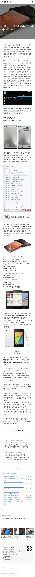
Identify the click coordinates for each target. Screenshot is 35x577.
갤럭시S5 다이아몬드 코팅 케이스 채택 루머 (13, 482)
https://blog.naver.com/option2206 (15, 452)
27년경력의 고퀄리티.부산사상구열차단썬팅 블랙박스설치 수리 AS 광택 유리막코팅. (17, 458)
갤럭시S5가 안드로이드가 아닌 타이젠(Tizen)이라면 (14, 487)
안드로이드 (7, 473)
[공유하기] (9, 468)
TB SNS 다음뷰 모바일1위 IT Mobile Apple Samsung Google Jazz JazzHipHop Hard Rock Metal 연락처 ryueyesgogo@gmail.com (13, 552)
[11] (16, 351)
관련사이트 (4, 567)
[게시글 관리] (11, 468)
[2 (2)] (18, 353)
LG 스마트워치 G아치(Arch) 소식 (11, 476)
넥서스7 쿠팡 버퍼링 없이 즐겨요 (16, 443)
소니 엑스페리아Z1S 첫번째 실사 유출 (12, 499)
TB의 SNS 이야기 (7, 2)
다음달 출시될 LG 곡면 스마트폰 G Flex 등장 (13, 502)
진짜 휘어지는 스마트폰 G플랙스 (11, 495)
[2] (19, 351)
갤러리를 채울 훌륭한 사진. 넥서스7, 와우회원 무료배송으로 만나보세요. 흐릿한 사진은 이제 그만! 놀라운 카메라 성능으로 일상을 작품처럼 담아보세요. (17, 446)
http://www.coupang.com (12, 440)
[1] (15, 353)
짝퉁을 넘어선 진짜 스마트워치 (11, 497)
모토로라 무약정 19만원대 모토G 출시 (12, 493)
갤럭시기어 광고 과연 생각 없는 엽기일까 (13, 478)
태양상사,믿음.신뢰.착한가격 (15, 455)
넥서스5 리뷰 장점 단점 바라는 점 (11, 492)
